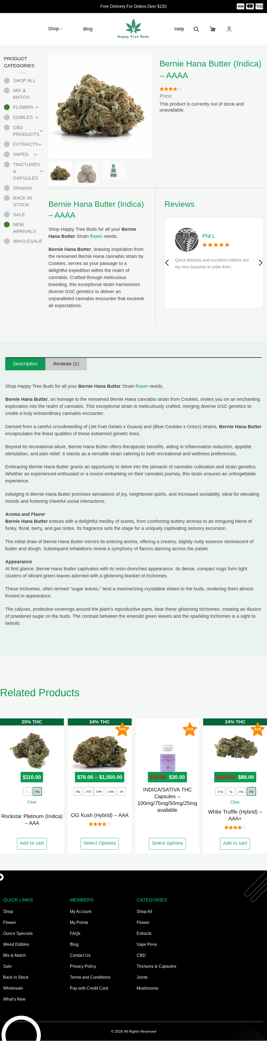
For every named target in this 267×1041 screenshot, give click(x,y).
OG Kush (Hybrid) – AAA (100, 815)
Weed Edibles (16, 944)
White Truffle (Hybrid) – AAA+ (235, 815)
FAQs (75, 933)
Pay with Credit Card (89, 988)
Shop (53, 28)
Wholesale (13, 988)
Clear (32, 802)
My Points (79, 922)
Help (179, 29)
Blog (88, 29)
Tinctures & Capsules (156, 966)
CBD (141, 955)
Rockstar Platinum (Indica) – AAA (32, 819)
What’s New (14, 999)
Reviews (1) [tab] (66, 363)
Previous (167, 263)
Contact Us (80, 955)
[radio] (37, 791)
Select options (167, 843)
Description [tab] (25, 363)
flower (96, 236)
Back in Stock (15, 977)
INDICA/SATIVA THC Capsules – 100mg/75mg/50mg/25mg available (167, 800)
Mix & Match (14, 955)
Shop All (144, 911)
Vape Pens (147, 944)
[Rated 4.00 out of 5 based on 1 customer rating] (211, 89)
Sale (7, 966)
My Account (80, 911)
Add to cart (32, 843)
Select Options (99, 843)
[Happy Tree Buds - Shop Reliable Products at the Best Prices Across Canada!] (133, 29)
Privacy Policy (83, 966)
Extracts (144, 933)
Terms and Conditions (90, 977)
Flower (9, 922)
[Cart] (212, 29)
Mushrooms (147, 988)
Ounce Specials (18, 933)
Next (261, 263)
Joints (142, 977)
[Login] (229, 29)
